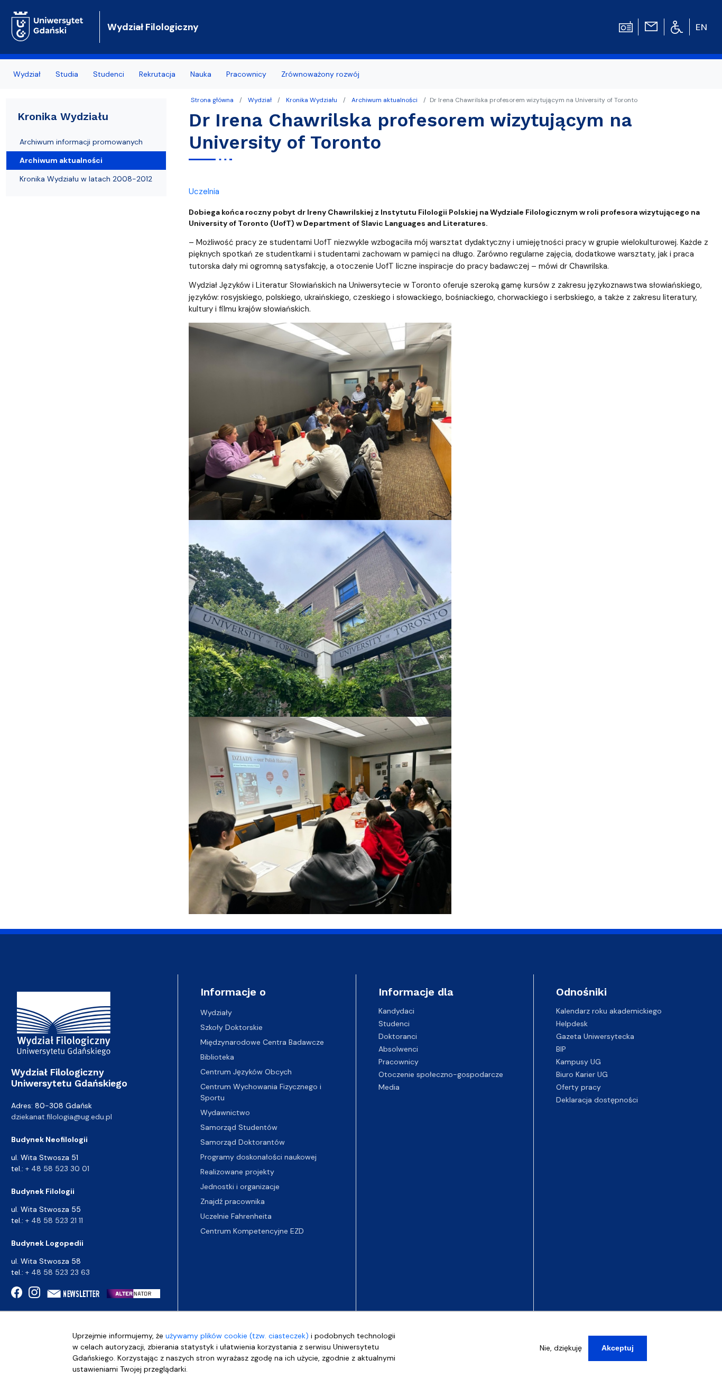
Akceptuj (617, 1348)
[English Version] (702, 27)
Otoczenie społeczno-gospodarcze (440, 1074)
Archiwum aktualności (384, 100)
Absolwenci (398, 1049)
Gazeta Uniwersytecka (595, 1036)
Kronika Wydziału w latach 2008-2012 (86, 179)
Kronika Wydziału (311, 100)
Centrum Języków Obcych (246, 1071)
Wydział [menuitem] (27, 74)
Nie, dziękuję (561, 1348)
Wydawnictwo (225, 1112)
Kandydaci (396, 1011)
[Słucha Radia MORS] (626, 26)
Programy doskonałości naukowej (258, 1157)
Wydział (260, 100)
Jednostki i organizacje (240, 1186)
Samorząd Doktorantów (242, 1142)
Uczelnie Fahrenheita (236, 1216)
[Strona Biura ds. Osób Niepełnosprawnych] (677, 26)
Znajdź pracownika (232, 1201)
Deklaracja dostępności (597, 1100)
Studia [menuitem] (66, 74)
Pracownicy (398, 1061)
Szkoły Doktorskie (231, 1027)
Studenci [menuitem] (108, 74)
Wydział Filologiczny (153, 27)
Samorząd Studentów (238, 1127)
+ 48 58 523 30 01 (57, 1168)
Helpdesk (572, 1023)
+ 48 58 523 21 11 (54, 1220)
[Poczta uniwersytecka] (651, 26)
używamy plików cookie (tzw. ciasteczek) (237, 1335)
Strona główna (212, 100)
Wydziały (216, 1012)
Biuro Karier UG (582, 1074)
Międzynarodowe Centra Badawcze (262, 1042)
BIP (561, 1049)
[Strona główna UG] (47, 18)
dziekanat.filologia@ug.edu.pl (61, 1116)
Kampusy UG (578, 1061)
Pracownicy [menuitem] (246, 74)
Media (389, 1087)
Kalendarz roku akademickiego (609, 1011)
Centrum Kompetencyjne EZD (252, 1231)
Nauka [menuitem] (200, 74)
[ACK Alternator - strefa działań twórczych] (136, 1293)
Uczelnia (204, 191)
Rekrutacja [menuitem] (157, 74)
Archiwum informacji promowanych (81, 142)
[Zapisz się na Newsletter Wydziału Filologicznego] (74, 1293)
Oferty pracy (578, 1087)
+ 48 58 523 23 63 (57, 1272)
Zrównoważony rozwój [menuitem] (320, 74)
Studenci (394, 1023)
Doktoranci (397, 1036)
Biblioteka (217, 1057)
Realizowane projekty (237, 1171)
